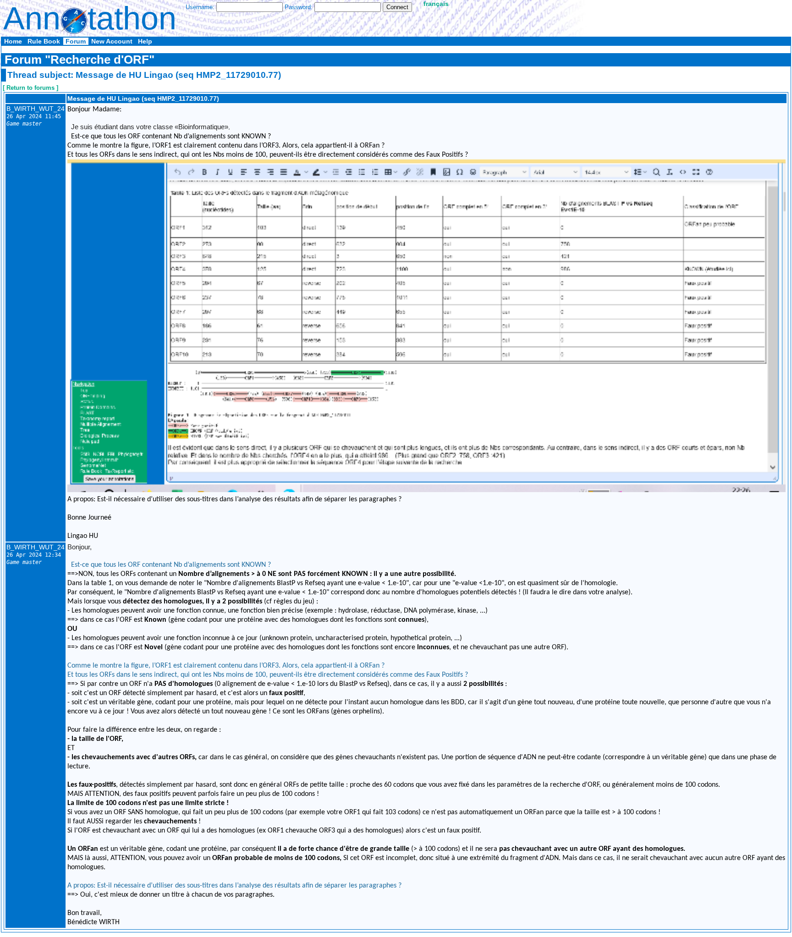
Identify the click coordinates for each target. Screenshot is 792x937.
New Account (111, 41)
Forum (76, 41)
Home (13, 41)
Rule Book (44, 41)
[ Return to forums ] (30, 87)
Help (145, 41)
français (436, 3)
